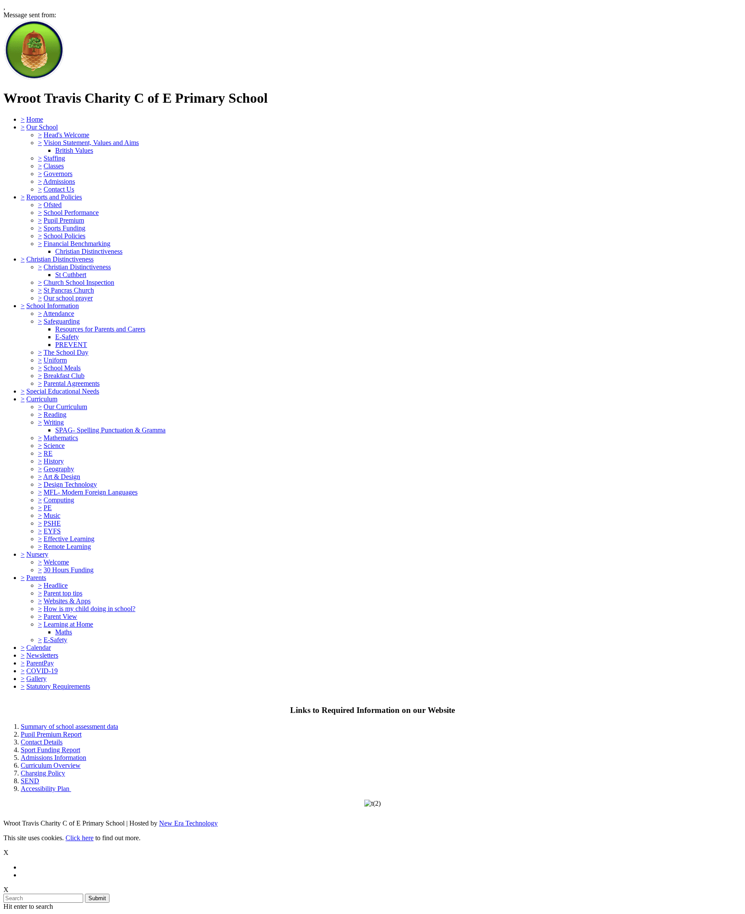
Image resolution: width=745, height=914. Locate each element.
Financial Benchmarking (77, 243)
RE (48, 453)
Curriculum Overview (51, 765)
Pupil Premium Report (51, 734)
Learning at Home (68, 624)
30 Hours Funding (69, 570)
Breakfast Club (64, 375)
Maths (63, 632)
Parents (36, 577)
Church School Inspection (79, 282)
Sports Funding (64, 228)
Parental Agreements (72, 383)
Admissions (59, 181)
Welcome (56, 562)
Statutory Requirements (58, 686)
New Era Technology (188, 823)
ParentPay (40, 663)
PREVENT (71, 344)
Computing (59, 500)
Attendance (58, 313)
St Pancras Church (69, 290)
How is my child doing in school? (89, 608)
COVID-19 (42, 670)
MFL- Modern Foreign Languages (91, 492)
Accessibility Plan (46, 788)
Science (54, 445)
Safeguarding (62, 321)
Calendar (38, 647)
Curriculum (41, 399)
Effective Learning (69, 538)
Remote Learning (67, 546)
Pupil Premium (64, 220)
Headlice (56, 585)
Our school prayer (68, 298)
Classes (54, 166)
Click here (80, 838)
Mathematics (61, 437)
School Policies (64, 236)
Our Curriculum (65, 406)
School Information (52, 305)
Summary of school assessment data (69, 726)
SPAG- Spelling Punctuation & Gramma (110, 430)
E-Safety (67, 336)
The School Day (66, 352)
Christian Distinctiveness (88, 251)
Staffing (54, 158)
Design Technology (70, 484)
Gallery (36, 678)
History (54, 461)
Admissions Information (53, 757)
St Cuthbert (70, 274)
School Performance (71, 212)
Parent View (60, 616)
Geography (59, 469)
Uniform (55, 360)
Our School (42, 127)
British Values (74, 150)
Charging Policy (43, 773)
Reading (55, 414)
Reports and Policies (54, 197)
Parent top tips (63, 593)
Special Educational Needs (62, 391)
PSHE (52, 523)
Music (52, 515)
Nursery (37, 554)
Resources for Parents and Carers (100, 329)
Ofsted (53, 204)
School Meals (62, 368)
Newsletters (42, 655)
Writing (54, 422)
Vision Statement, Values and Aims (91, 142)
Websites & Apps (67, 601)
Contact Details (42, 742)
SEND (30, 781)
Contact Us (59, 189)
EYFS (52, 531)
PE (48, 507)
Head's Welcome (66, 135)
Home (34, 119)
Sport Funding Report (50, 749)
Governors (58, 173)
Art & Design (61, 476)
